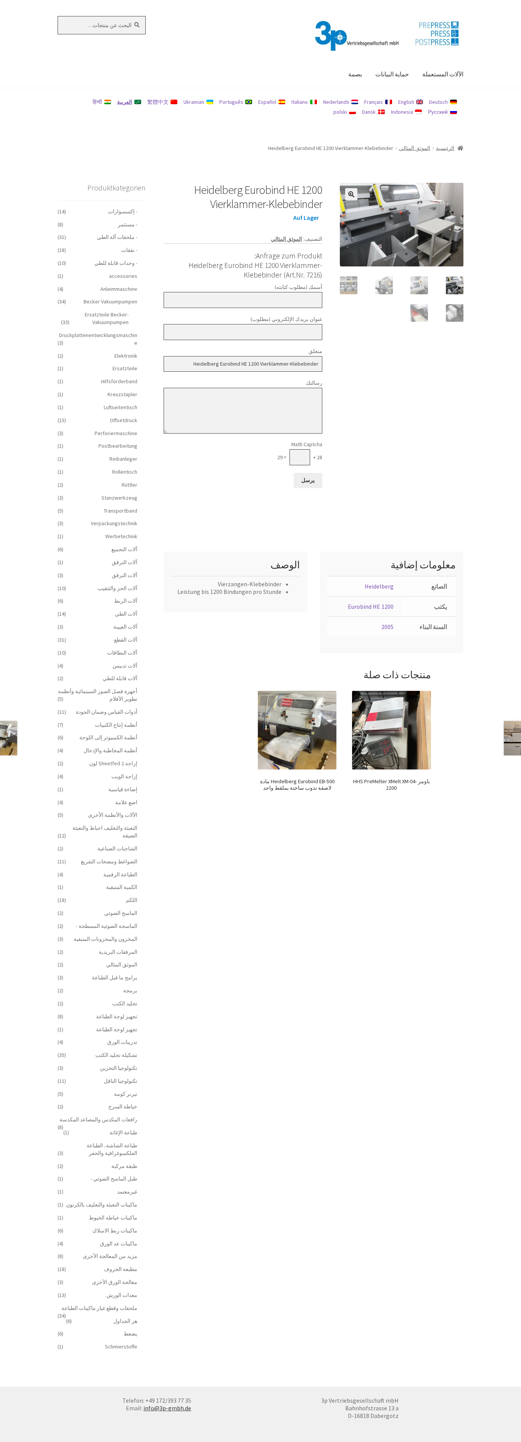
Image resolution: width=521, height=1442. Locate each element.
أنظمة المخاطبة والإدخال (110, 750)
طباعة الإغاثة (123, 1132)
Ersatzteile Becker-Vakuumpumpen (107, 318)
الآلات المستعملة (442, 74)
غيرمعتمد (127, 1191)
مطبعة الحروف (120, 1269)
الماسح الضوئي (120, 913)
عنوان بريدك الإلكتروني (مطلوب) (286, 319)
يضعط (130, 1333)
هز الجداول (125, 1321)
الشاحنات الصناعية (117, 848)
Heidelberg (379, 586)
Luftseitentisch (120, 407)
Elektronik (125, 355)
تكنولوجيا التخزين (118, 1068)
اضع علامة (126, 802)
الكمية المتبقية (121, 887)
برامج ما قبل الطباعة (114, 977)
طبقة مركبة (124, 1166)
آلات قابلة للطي (120, 678)
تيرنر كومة (125, 1093)
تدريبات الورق (122, 1042)
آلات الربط (125, 600)
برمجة (130, 990)
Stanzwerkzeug (119, 497)
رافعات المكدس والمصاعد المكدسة (98, 1119)
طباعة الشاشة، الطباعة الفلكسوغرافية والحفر (112, 1149)
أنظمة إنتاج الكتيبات (116, 724)
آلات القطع (125, 639)
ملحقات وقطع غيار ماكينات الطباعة (99, 1308)
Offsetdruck (123, 420)
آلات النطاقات (122, 652)
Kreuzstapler (122, 394)
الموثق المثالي (414, 148)
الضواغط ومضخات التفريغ (109, 861)
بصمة (355, 74)
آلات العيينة (125, 626)
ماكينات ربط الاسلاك (114, 1230)
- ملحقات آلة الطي (117, 237)
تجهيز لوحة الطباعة (116, 1016)
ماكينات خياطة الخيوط (113, 1217)
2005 (387, 627)
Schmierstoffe (121, 1346)
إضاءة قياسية (122, 789)
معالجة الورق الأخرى (114, 1282)
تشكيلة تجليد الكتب (116, 1055)
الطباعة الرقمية (120, 874)
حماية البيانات (392, 74)
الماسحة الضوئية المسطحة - (106, 926)
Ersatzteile (125, 368)
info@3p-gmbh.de (167, 1408)
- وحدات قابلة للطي (115, 263)
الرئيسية (445, 148)
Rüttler (129, 484)
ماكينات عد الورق (118, 1243)
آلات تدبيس (125, 665)
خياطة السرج (122, 1106)
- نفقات (129, 250)
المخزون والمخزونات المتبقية (105, 939)
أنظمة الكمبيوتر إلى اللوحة (108, 737)
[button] (351, 194)
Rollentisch (124, 471)
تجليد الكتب (124, 1003)
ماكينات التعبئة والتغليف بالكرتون (101, 1204)
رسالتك (314, 382)
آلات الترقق (124, 562)
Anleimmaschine (118, 288)
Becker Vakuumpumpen (110, 301)
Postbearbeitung (117, 445)
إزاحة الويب (124, 776)
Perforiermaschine (116, 433)
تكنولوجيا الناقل (120, 1080)
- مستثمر (127, 224)
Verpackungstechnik (114, 523)
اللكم (131, 900)
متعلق (315, 351)
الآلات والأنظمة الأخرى (112, 814)
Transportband (120, 510)
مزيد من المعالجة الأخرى (110, 1256)
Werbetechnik (121, 536)
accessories (123, 276)
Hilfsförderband (119, 381)
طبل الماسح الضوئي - (113, 1178)
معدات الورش (121, 1295)
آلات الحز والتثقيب (117, 588)
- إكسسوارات (122, 211)
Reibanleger (123, 458)
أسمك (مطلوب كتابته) (298, 287)
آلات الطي (126, 613)
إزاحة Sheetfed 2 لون (113, 763)
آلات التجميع (124, 549)
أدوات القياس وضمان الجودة (106, 711)
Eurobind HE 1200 (371, 606)
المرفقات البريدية (118, 951)
